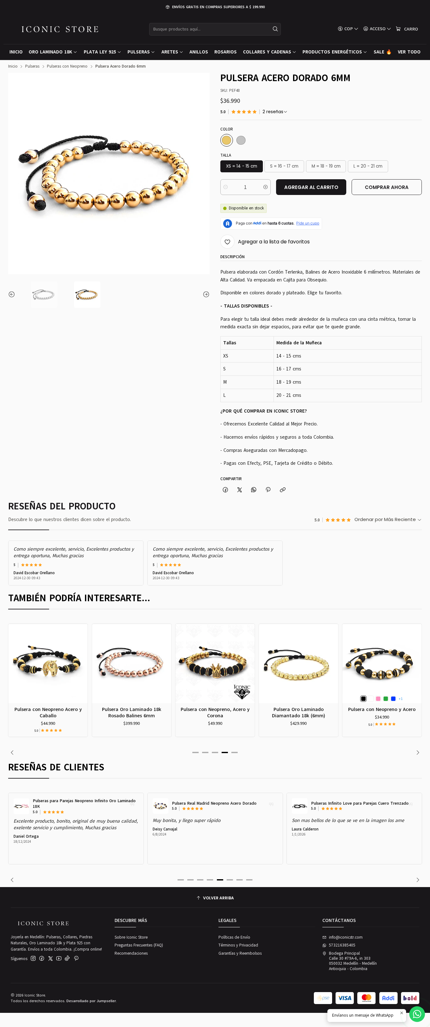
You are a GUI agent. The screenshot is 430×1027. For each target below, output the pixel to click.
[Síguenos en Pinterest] (76, 959)
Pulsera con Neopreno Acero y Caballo (48, 712)
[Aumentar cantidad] (265, 187)
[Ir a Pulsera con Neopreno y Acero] (382, 663)
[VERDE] (385, 699)
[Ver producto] (21, 806)
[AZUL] (393, 699)
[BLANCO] (371, 699)
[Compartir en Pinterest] (268, 490)
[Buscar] (275, 29)
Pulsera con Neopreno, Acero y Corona (215, 712)
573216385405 (342, 945)
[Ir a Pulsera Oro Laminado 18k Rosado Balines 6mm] (131, 663)
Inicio (13, 66)
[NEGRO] (363, 699)
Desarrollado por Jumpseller (91, 1000)
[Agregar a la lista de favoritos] (16, 656)
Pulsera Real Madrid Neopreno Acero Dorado (214, 803)
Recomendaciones (131, 953)
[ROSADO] (378, 699)
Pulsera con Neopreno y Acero (382, 709)
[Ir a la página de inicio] (60, 29)
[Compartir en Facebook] (225, 490)
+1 (401, 698)
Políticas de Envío (234, 937)
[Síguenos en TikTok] (67, 959)
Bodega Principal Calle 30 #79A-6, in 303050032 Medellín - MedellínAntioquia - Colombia (353, 961)
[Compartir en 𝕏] (239, 490)
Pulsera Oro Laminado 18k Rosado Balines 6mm (131, 712)
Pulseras (32, 66)
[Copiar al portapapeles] (282, 490)
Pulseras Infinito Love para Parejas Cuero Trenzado (360, 803)
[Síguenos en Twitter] (51, 959)
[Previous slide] (13, 294)
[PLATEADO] (241, 140)
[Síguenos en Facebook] (42, 959)
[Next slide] (205, 294)
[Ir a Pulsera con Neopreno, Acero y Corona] (215, 663)
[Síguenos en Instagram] (33, 959)
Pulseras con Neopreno (67, 66)
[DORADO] (226, 140)
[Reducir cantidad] (225, 187)
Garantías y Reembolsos (240, 953)
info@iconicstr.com (346, 937)
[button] (195, 752)
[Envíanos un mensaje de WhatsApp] (417, 1014)
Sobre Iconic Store (131, 937)
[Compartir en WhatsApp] (254, 490)
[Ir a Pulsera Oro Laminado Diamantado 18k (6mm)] (298, 663)
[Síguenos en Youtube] (59, 959)
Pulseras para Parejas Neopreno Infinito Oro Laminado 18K (84, 804)
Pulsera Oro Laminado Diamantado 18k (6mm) (298, 712)
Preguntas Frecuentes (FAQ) (139, 945)
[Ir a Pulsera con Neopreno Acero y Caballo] (48, 663)
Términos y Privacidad (238, 945)
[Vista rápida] (16, 670)
